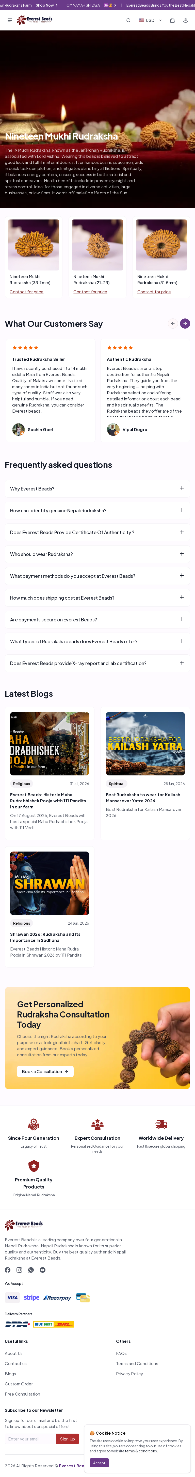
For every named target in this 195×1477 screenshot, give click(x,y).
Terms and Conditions (137, 1363)
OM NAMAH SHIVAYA (94, 5)
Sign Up (67, 1438)
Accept (99, 1463)
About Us (14, 1353)
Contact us (16, 1363)
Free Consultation (22, 1394)
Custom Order (19, 1383)
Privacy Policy (129, 1373)
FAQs (121, 1353)
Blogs (10, 1373)
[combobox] (150, 20)
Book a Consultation (42, 1071)
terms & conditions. (141, 1451)
